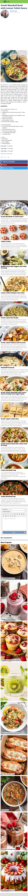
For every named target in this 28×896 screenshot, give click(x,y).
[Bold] (8, 514)
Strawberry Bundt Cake (8, 890)
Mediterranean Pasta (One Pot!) (10, 733)
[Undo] (4, 514)
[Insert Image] (24, 514)
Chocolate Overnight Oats (9, 849)
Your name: (5, 509)
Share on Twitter (8, 168)
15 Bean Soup (5, 810)
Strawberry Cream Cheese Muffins (11, 660)
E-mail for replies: (6, 511)
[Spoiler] (10, 516)
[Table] (6, 516)
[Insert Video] (4, 516)
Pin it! (5, 165)
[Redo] (6, 514)
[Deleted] (12, 514)
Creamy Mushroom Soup (8, 578)
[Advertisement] (14, 34)
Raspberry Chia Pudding (8, 619)
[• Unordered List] (15, 514)
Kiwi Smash (5, 699)
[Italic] (10, 514)
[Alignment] (12, 516)
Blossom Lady (13, 11)
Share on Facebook (9, 161)
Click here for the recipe (6, 153)
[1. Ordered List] (17, 514)
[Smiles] (15, 516)
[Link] (8, 516)
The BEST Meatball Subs (8, 774)
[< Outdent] (19, 514)
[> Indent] (21, 514)
